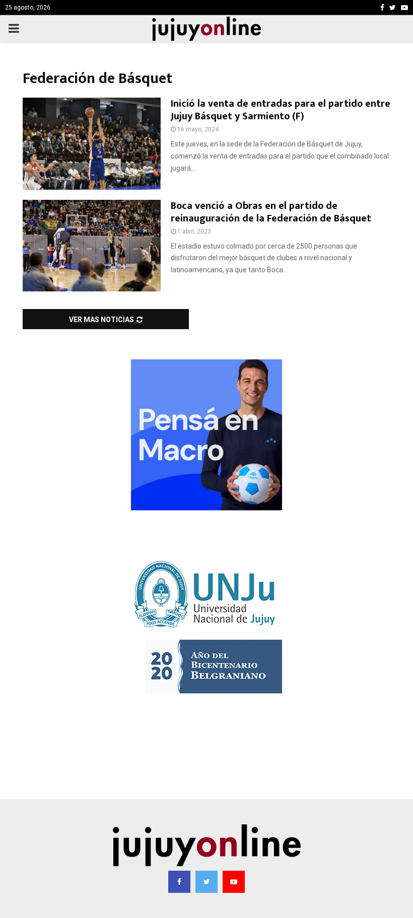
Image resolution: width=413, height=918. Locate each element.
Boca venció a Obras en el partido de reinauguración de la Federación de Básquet (271, 212)
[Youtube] (234, 882)
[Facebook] (179, 882)
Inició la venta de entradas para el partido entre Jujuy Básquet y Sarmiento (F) (280, 110)
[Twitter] (206, 882)
